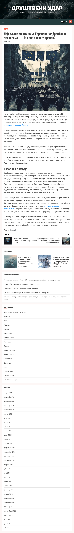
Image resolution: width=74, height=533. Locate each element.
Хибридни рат (9, 375)
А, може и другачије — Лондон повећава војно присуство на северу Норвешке (61, 260)
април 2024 (8, 481)
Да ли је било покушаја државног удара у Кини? (22, 284)
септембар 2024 (10, 460)
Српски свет (8, 371)
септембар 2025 (10, 410)
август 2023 (8, 515)
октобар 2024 (9, 456)
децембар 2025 (9, 397)
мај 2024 (7, 477)
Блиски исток (9, 338)
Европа (6, 29)
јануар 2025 (8, 443)
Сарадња (7, 363)
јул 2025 (7, 418)
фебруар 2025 (9, 439)
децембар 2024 (9, 448)
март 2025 (8, 435)
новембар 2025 (9, 401)
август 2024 (8, 465)
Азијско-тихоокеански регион (15, 312)
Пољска (13, 230)
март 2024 (8, 486)
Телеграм (70, 21)
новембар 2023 (9, 502)
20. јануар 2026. (57, 266)
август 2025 (8, 414)
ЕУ (9, 230)
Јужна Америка (9, 350)
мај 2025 (7, 427)
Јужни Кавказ (9, 354)
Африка (7, 325)
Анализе (7, 316)
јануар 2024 (8, 494)
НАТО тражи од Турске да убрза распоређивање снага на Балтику (25, 260)
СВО (5, 367)
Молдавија (8, 359)
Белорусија (8, 333)
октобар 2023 (9, 507)
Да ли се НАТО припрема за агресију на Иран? (21, 288)
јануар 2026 (8, 393)
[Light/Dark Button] (63, 22)
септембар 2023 (10, 511)
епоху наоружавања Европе (16, 125)
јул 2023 (7, 519)
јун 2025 (7, 422)
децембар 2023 (9, 498)
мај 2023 (7, 528)
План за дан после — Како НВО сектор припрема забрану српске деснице (32, 280)
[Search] (67, 22)
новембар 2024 (9, 452)
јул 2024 (7, 469)
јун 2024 (7, 473)
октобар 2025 (9, 405)
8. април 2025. (8, 41)
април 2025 (8, 431)
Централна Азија (10, 380)
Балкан (6, 329)
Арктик (6, 321)
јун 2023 (7, 524)
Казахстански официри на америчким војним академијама (26, 293)
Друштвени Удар (37, 8)
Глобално (7, 342)
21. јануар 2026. (23, 266)
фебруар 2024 (9, 490)
